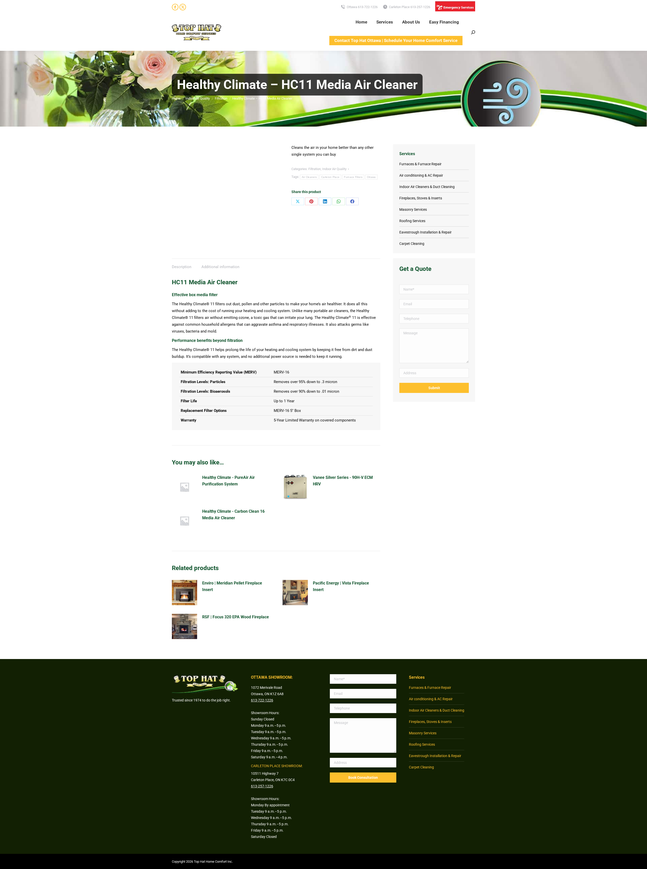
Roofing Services (412, 221)
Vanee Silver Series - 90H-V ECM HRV (343, 480)
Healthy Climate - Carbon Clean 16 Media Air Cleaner (233, 514)
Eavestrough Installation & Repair (425, 232)
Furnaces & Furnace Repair (420, 164)
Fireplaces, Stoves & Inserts (420, 198)
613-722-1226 (262, 700)
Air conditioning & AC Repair (421, 175)
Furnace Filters (353, 177)
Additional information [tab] (220, 267)
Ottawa (371, 177)
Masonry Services (413, 209)
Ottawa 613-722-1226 (362, 7)
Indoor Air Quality (334, 169)
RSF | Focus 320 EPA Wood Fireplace (235, 617)
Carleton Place (330, 177)
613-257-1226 (262, 786)
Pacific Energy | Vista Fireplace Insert (341, 586)
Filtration (314, 169)
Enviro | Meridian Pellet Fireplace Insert (232, 586)
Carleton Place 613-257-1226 (409, 7)
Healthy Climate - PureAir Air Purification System (228, 480)
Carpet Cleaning (411, 244)
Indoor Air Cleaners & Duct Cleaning (427, 187)
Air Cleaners (309, 177)
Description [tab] (181, 267)
